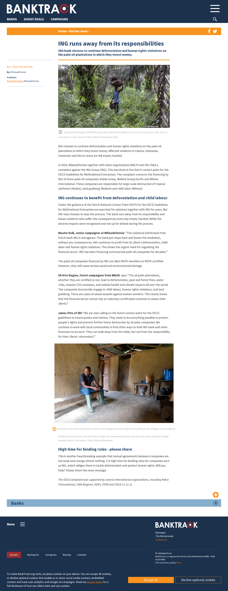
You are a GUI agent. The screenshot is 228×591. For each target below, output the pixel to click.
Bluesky (67, 554)
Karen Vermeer (14, 81)
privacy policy (95, 582)
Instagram (51, 554)
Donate (14, 554)
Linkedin (81, 554)
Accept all (151, 580)
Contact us (161, 539)
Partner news (78, 31)
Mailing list (33, 554)
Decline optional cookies (198, 580)
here (179, 562)
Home (62, 31)
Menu (11, 524)
